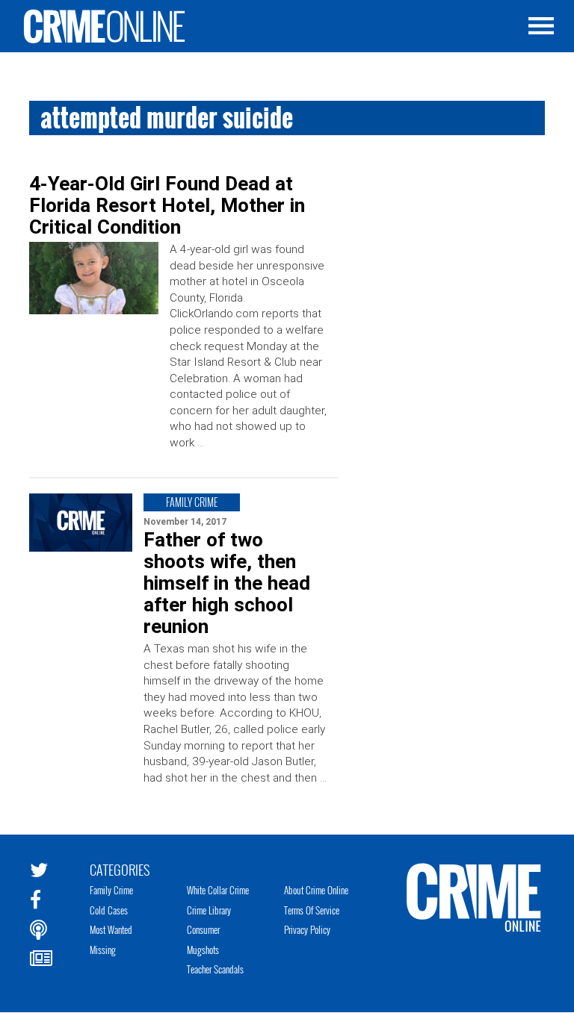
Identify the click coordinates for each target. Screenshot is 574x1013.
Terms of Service (311, 910)
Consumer (203, 929)
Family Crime (111, 889)
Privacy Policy (307, 929)
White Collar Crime (218, 889)
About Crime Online (316, 889)
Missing (103, 949)
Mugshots (203, 949)
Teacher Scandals (215, 968)
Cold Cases (109, 910)
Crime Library (209, 910)
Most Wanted (111, 929)
